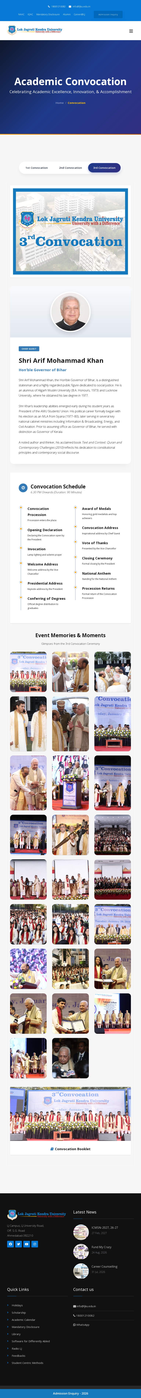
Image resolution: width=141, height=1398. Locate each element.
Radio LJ (17, 1348)
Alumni (66, 14)
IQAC (30, 14)
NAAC (21, 14)
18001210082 (58, 6)
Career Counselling (105, 1266)
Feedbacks (18, 1355)
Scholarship (19, 1312)
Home (60, 103)
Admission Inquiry (108, 14)
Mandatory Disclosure (48, 14)
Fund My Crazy (101, 1247)
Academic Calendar (23, 1320)
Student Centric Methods (27, 1363)
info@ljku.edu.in (81, 6)
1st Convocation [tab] (37, 167)
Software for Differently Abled (31, 1341)
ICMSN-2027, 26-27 (105, 1228)
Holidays (17, 1305)
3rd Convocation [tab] (104, 167)
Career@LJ (79, 14)
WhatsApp (82, 1324)
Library (16, 1334)
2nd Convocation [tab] (70, 167)
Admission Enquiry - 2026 (70, 1393)
